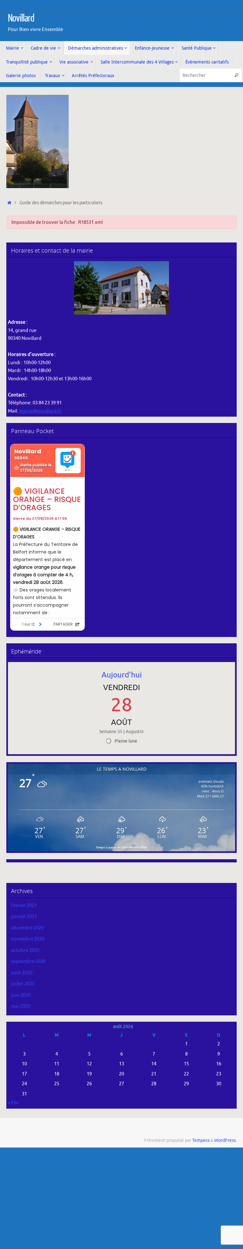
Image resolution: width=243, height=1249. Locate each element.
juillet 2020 (22, 984)
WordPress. (225, 1140)
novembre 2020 (27, 939)
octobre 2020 (25, 950)
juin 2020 (20, 995)
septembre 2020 (28, 961)
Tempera (200, 1140)
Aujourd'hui (122, 675)
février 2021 (24, 906)
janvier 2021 (24, 917)
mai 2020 (20, 1006)
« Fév (13, 1103)
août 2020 (21, 973)
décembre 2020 (27, 928)
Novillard (21, 18)
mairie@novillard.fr (40, 411)
